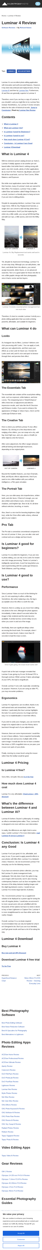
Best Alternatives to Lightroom (13, 1034)
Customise (21, 1239)
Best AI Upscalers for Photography (14, 1030)
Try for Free (6, 966)
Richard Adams (25, 28)
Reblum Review (7, 1132)
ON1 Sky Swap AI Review (11, 1124)
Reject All (21, 1245)
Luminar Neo (23, 90)
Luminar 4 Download (12, 147)
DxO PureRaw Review (10, 1082)
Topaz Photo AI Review (10, 1140)
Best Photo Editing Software (12, 1023)
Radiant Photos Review (10, 1128)
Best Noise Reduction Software (13, 1027)
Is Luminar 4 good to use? (14, 136)
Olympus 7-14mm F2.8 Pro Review (15, 1179)
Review (17, 1112)
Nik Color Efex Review (10, 1101)
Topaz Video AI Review (10, 1156)
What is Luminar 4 (11, 124)
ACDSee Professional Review (13, 1058)
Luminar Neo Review (27, 110)
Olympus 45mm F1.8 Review (12, 1191)
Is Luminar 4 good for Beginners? (17, 132)
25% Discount (20, 953)
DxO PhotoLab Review (10, 1078)
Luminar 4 (11, 71)
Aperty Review (7, 1066)
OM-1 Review (7, 1171)
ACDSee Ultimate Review (11, 1062)
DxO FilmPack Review (10, 1074)
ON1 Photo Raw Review (11, 1116)
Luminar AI (6, 90)
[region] (21, 1230)
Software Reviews (8, 28)
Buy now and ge (8, 953)
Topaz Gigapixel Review (10, 1136)
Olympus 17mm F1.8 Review (12, 1187)
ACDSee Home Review (10, 1054)
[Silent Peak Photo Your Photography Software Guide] (15, 4)
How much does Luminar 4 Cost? (17, 139)
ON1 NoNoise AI (8, 1112)
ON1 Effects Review (9, 1105)
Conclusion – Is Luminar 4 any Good (18, 143)
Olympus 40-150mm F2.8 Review (14, 1183)
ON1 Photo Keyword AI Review (13, 1109)
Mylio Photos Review (9, 1093)
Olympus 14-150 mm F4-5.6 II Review (16, 1175)
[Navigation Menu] (37, 4)
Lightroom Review (8, 1085)
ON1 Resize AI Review (10, 1120)
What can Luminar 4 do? (13, 128)
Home (4, 16)
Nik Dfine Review (8, 1097)
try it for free (28, 777)
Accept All (21, 1233)
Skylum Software (24, 71)
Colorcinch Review (8, 1070)
